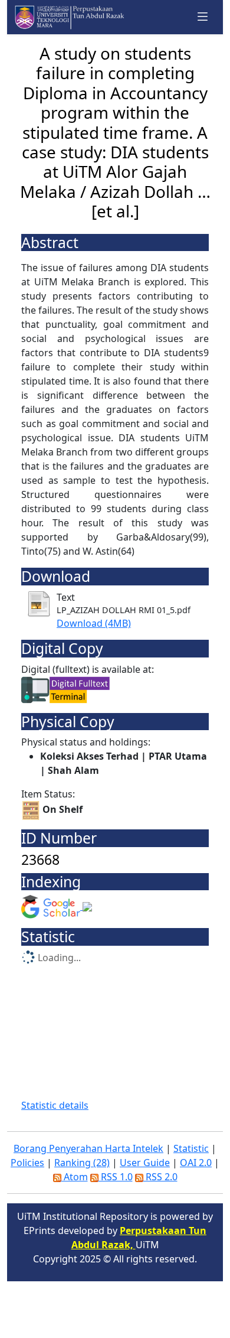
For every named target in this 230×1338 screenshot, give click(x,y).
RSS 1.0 (115, 1176)
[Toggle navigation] (203, 17)
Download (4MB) (94, 623)
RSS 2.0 (160, 1176)
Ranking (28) (82, 1162)
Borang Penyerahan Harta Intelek (88, 1148)
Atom (74, 1176)
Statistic (191, 1148)
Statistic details (54, 1105)
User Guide (145, 1162)
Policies (27, 1162)
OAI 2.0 (196, 1162)
